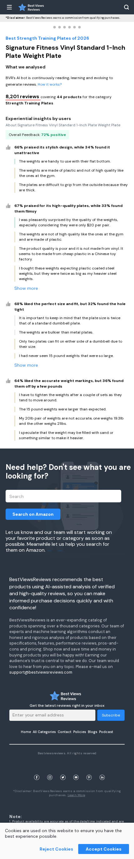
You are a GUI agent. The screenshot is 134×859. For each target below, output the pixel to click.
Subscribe (111, 715)
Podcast (106, 732)
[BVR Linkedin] (102, 770)
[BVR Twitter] (63, 770)
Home (26, 732)
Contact (64, 732)
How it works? (50, 84)
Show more (26, 288)
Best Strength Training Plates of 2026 (47, 38)
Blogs (92, 732)
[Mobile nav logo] (31, 7)
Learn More (76, 795)
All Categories (44, 732)
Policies (79, 732)
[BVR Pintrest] (89, 770)
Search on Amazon (33, 514)
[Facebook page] (37, 770)
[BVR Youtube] (76, 770)
